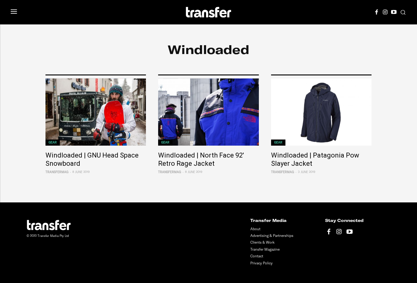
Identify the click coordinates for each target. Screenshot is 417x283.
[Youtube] (394, 11)
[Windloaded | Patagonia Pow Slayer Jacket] (321, 112)
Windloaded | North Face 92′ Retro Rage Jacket (201, 159)
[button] (403, 12)
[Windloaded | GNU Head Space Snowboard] (95, 112)
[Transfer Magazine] (209, 12)
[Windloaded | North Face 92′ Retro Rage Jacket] (208, 112)
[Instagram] (385, 11)
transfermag (56, 172)
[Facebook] (376, 11)
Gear (53, 142)
